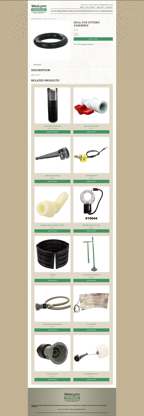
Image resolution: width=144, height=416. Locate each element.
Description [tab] (37, 65)
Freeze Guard (67, 11)
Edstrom (86, 11)
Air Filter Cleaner (98, 11)
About (82, 7)
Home (33, 19)
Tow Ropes (78, 11)
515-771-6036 (88, 5)
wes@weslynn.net (106, 5)
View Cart (100, 7)
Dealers (110, 11)
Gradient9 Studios (102, 412)
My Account (90, 7)
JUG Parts (39, 19)
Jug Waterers (56, 11)
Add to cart (93, 39)
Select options (52, 132)
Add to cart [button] (91, 132)
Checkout (109, 7)
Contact (89, 405)
